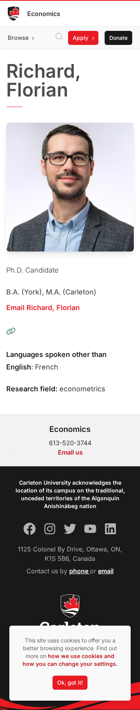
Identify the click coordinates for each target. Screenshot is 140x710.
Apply (80, 37)
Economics (43, 14)
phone (79, 571)
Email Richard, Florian (43, 307)
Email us (70, 452)
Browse (18, 37)
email (106, 571)
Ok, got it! (70, 682)
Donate (118, 37)
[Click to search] (59, 38)
